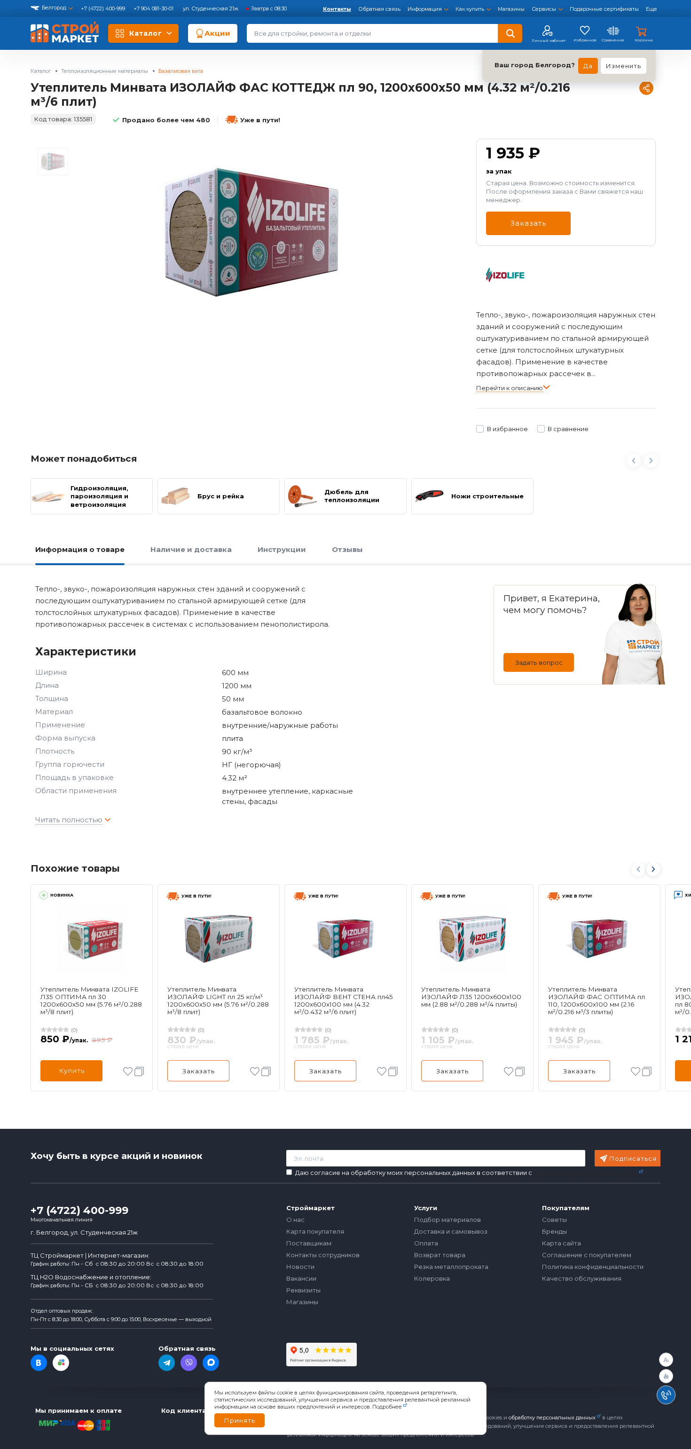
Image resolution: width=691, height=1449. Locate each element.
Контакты (337, 9)
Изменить (623, 66)
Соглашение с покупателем (586, 1255)
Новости (300, 1266)
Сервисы (544, 9)
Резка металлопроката (451, 1266)
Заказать (528, 223)
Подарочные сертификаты (604, 9)
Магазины (511, 9)
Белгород (54, 7)
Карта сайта (561, 1243)
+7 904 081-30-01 (154, 8)
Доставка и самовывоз (450, 1231)
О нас (295, 1219)
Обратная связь (379, 9)
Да (588, 66)
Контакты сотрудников (323, 1255)
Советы (554, 1219)
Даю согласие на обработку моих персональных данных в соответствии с (466, 1172)
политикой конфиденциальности (586, 1172)
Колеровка (432, 1278)
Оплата (426, 1243)
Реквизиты (303, 1290)
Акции (217, 33)
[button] (652, 869)
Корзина (643, 40)
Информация (425, 9)
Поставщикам (308, 1243)
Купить (72, 1070)
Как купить (469, 9)
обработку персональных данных (552, 1417)
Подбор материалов (447, 1219)
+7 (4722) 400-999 (103, 8)
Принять (239, 1420)
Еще (651, 9)
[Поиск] (510, 33)
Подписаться (633, 1158)
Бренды (554, 1231)
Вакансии (301, 1278)
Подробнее (387, 1406)
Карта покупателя (315, 1231)
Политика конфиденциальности (593, 1266)
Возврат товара (439, 1255)
